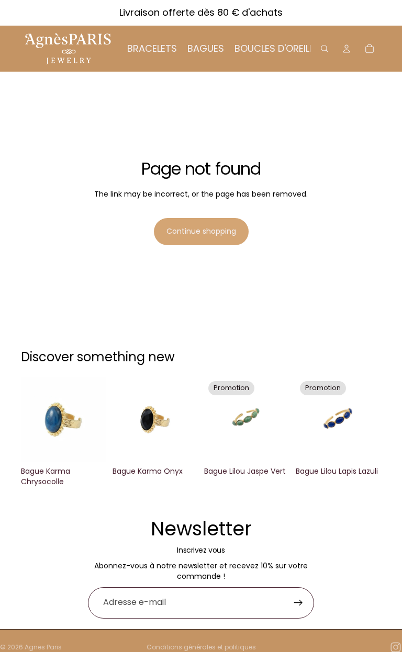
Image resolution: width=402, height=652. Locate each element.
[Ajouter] (90, 446)
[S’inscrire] (298, 603)
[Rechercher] (324, 48)
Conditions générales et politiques (201, 647)
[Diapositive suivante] (186, 419)
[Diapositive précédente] (124, 419)
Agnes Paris (43, 647)
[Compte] (346, 48)
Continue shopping (201, 231)
